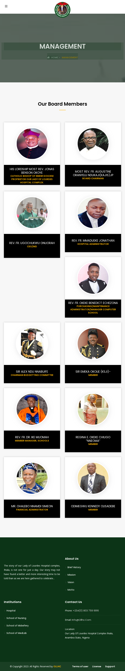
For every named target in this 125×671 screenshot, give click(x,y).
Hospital (10, 610)
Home (54, 57)
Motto (70, 589)
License (96, 666)
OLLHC (57, 666)
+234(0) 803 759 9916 (86, 610)
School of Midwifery (17, 625)
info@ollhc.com (81, 620)
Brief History (74, 567)
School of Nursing (16, 618)
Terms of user (80, 666)
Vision (70, 582)
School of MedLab (16, 633)
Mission (71, 574)
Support (110, 666)
